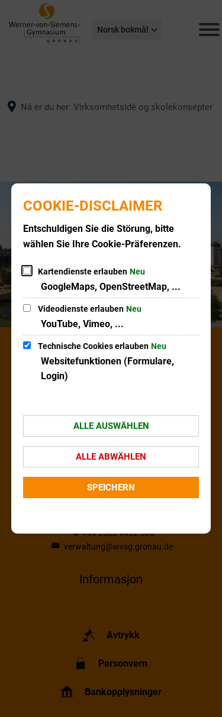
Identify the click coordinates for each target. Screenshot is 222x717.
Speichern (111, 487)
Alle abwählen (111, 456)
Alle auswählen (111, 426)
